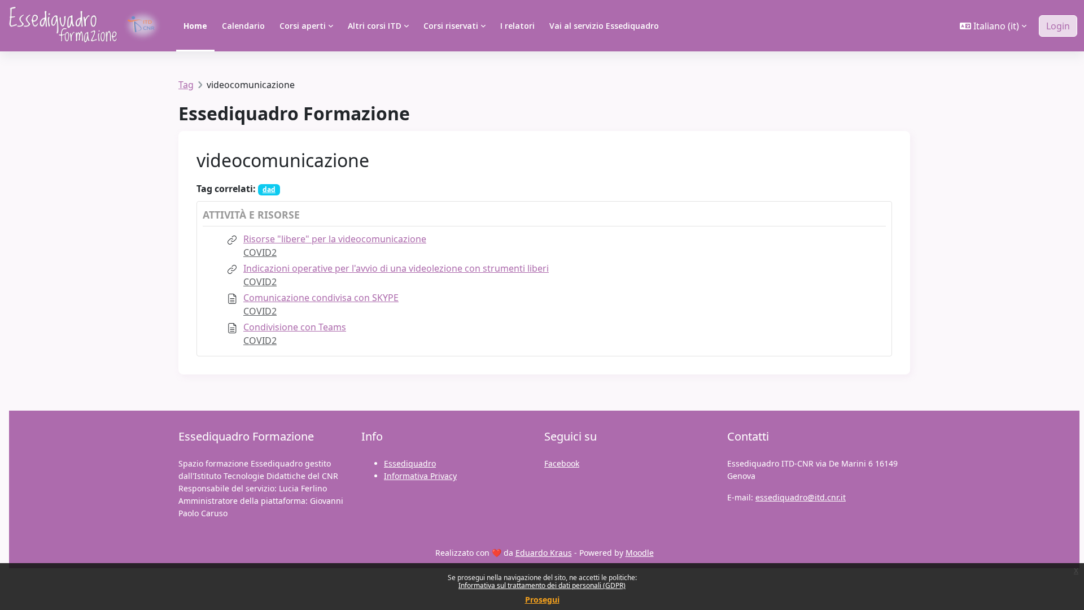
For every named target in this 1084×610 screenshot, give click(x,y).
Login (1058, 26)
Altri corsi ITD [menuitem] (374, 25)
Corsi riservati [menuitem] (450, 25)
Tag (186, 85)
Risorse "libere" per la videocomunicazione (334, 239)
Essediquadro (410, 463)
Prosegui (542, 599)
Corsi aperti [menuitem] (302, 25)
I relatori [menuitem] (517, 25)
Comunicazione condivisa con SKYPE (321, 297)
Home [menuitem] (195, 25)
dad (269, 189)
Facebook (561, 463)
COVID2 (260, 252)
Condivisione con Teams (294, 327)
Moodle (640, 552)
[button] (993, 26)
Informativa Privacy (420, 475)
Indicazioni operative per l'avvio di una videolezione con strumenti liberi (396, 268)
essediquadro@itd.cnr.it (800, 497)
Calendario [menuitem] (243, 25)
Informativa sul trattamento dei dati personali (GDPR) (542, 585)
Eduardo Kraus (543, 552)
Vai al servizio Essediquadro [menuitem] (604, 25)
